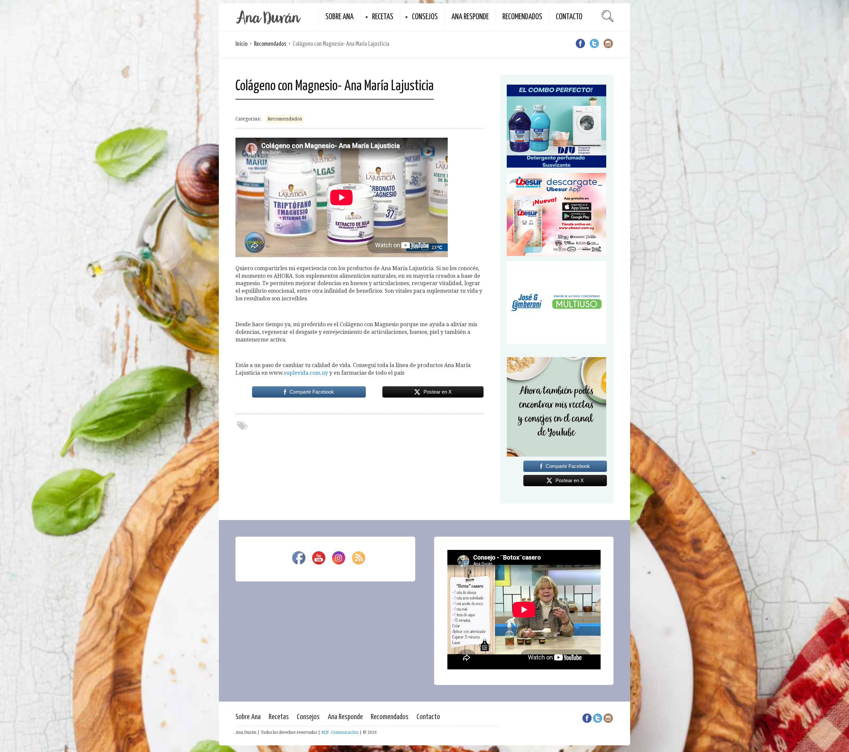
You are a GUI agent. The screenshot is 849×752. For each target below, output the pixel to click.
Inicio (241, 44)
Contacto (569, 17)
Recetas (382, 17)
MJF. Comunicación (340, 732)
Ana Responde (470, 17)
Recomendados (522, 17)
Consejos (425, 17)
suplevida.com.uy (306, 373)
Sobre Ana (339, 17)
